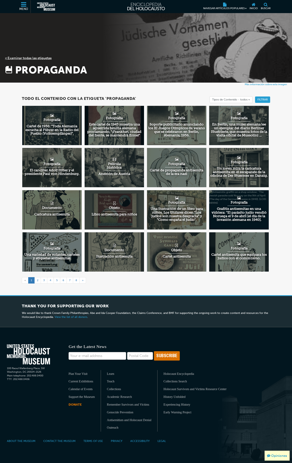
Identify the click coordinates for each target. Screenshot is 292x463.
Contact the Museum (59, 441)
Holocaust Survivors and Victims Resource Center (194, 389)
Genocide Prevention (120, 412)
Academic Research (119, 396)
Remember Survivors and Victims (128, 404)
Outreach (112, 427)
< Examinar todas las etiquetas (28, 58)
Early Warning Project (177, 412)
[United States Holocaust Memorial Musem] (28, 354)
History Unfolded (174, 396)
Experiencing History (176, 404)
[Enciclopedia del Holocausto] (146, 6)
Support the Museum (82, 396)
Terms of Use (93, 441)
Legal (162, 441)
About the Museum (21, 441)
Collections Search (175, 381)
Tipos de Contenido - (230, 99)
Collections (114, 389)
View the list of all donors (71, 317)
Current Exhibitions (81, 381)
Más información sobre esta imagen (266, 84)
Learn (110, 373)
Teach (110, 381)
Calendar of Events (81, 389)
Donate (75, 404)
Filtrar (262, 99)
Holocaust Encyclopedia (178, 373)
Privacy (116, 441)
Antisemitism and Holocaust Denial (129, 420)
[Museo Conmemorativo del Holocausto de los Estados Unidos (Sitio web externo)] (46, 6)
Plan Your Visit (78, 373)
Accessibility (140, 441)
